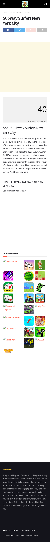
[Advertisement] (25, 67)
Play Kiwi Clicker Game (16, 535)
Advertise (15, 530)
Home (5, 13)
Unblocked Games (31, 535)
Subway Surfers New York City (19, 13)
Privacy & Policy (28, 530)
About (5, 530)
